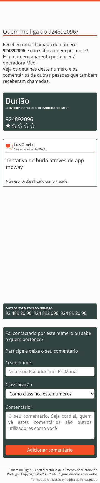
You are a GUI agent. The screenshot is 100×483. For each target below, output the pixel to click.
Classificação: (19, 385)
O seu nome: (19, 363)
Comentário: (19, 407)
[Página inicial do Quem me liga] (50, 12)
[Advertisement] (50, 245)
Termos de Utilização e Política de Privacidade (64, 479)
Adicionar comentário (50, 450)
